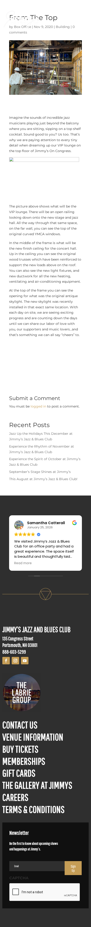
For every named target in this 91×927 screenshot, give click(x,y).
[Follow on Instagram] (15, 660)
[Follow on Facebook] (6, 660)
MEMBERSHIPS (23, 761)
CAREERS (15, 797)
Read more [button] (23, 563)
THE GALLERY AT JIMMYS (37, 785)
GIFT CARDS (18, 772)
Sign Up (73, 868)
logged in (38, 406)
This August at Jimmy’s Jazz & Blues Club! (43, 479)
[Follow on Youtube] (24, 660)
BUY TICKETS (20, 748)
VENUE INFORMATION (32, 736)
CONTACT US (20, 724)
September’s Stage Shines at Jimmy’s (40, 472)
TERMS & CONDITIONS (33, 809)
